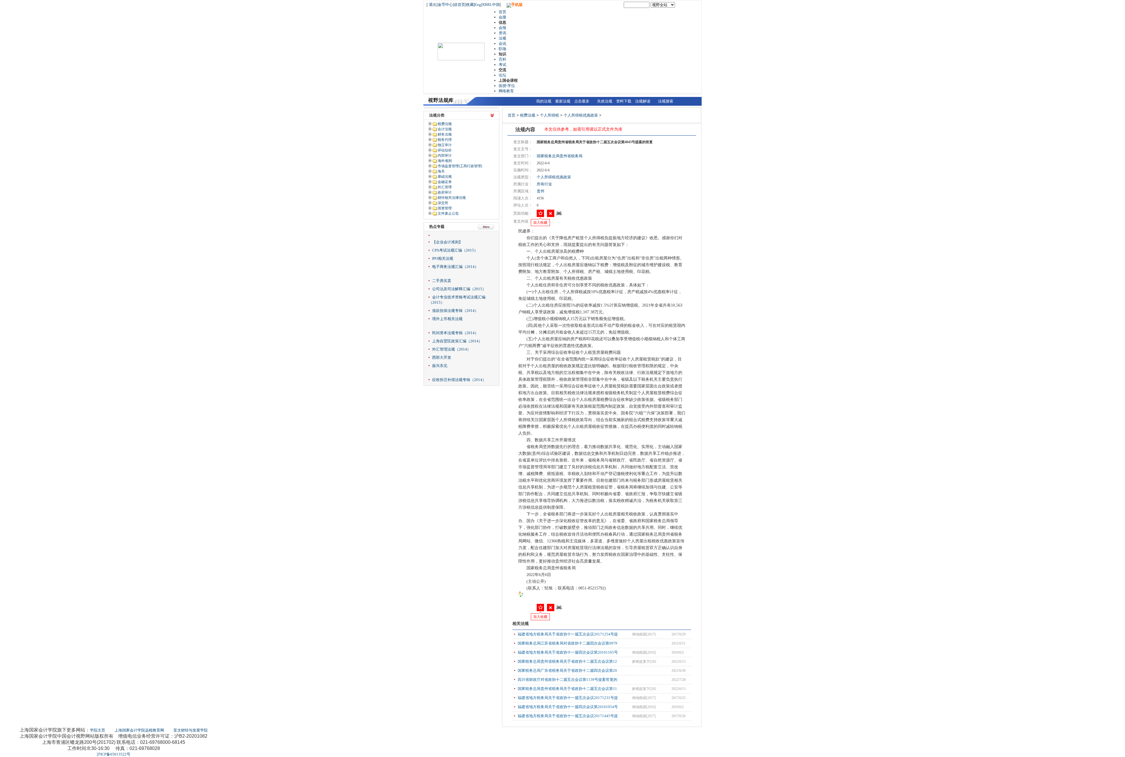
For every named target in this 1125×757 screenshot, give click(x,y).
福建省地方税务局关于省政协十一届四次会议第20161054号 (568, 707)
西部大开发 (441, 357)
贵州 (540, 191)
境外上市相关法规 (447, 319)
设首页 (459, 4)
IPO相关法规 (442, 258)
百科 (502, 59)
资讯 (502, 33)
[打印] (559, 215)
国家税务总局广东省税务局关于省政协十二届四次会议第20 (567, 670)
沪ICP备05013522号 (113, 754)
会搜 (502, 17)
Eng (478, 4)
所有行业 (544, 184)
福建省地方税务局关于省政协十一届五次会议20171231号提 (568, 698)
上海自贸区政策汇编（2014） (457, 341)
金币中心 (445, 4)
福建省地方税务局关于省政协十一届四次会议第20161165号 (568, 652)
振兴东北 (439, 365)
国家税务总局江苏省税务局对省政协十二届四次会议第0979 (567, 643)
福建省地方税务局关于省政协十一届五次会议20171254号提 (568, 634)
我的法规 (543, 101)
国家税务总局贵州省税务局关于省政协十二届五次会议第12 (567, 661)
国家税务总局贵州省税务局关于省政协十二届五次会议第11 (567, 688)
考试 (502, 64)
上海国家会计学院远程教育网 (139, 730)
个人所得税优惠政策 (581, 115)
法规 (502, 38)
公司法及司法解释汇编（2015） (459, 289)
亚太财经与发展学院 (190, 730)
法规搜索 (665, 101)
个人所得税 (549, 115)
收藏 (470, 4)
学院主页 (97, 730)
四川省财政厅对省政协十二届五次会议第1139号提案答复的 (567, 679)
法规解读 (642, 101)
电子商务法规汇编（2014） (455, 266)
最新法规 (562, 101)
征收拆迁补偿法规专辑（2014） (459, 379)
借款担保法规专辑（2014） (455, 310)
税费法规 (527, 115)
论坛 (502, 75)
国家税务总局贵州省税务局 (559, 156)
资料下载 (623, 101)
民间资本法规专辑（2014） (455, 333)
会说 (502, 43)
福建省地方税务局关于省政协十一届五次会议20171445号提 (568, 716)
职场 (502, 49)
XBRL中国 (491, 4)
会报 (502, 27)
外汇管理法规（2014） (451, 349)
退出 (433, 4)
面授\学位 (507, 85)
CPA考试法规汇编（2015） (455, 250)
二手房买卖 (441, 280)
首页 (502, 12)
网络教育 (506, 91)
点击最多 (581, 101)
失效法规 (604, 101)
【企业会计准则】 (447, 242)
